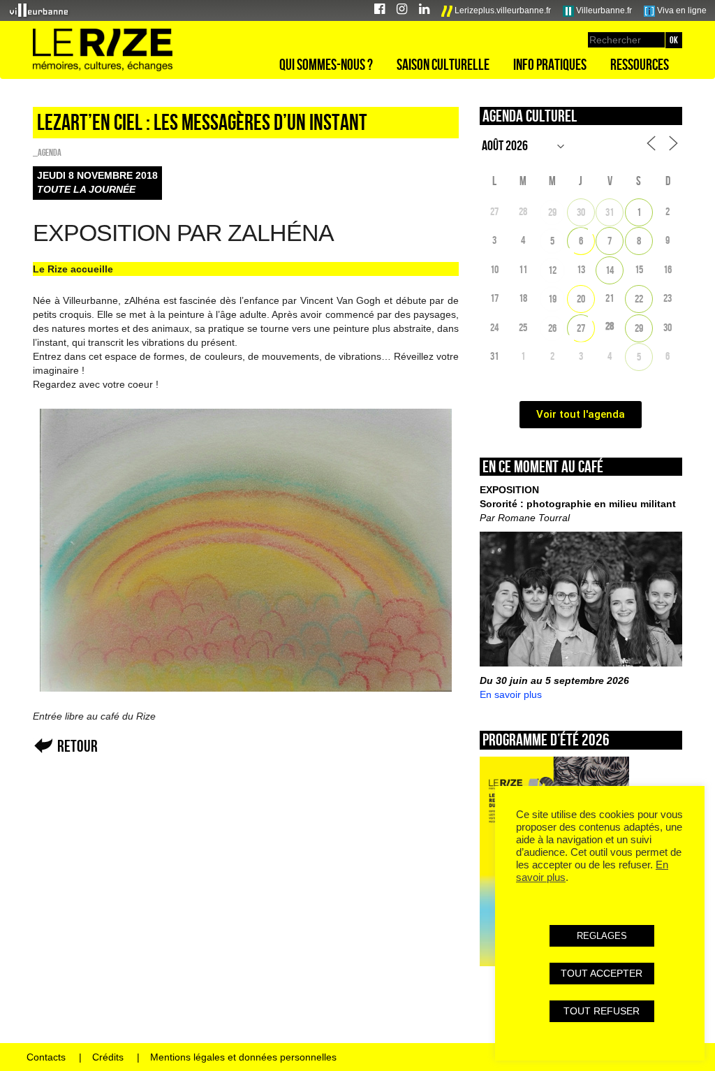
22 (639, 299)
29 (552, 212)
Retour (77, 745)
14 (609, 270)
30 (581, 212)
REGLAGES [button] (602, 936)
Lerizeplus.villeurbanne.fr (501, 10)
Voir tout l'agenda (580, 414)
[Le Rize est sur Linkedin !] (424, 11)
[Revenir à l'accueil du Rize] (102, 50)
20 (581, 299)
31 (609, 212)
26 (552, 328)
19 (552, 299)
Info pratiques (550, 64)
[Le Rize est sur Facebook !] (379, 11)
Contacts (46, 1057)
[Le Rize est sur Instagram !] (402, 11)
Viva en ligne (681, 10)
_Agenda (47, 152)
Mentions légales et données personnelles (243, 1057)
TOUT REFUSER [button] (601, 1011)
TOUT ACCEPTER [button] (601, 973)
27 (581, 328)
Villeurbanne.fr (603, 10)
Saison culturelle (443, 64)
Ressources (639, 64)
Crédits (108, 1057)
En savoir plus (511, 694)
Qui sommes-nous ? (326, 64)
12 (552, 270)
